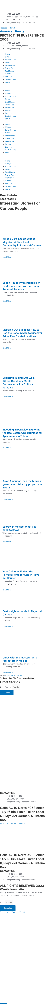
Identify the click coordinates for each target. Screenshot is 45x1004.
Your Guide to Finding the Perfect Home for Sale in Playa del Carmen (20, 575)
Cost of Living (10, 79)
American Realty (12, 31)
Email (2, 902)
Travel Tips (9, 68)
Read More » (7, 257)
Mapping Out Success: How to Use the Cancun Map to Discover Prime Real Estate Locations (22, 333)
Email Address (6, 687)
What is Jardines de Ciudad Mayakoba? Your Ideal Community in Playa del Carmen (21, 242)
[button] (22, 87)
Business (8, 77)
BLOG (7, 82)
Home (7, 54)
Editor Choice (10, 60)
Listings (8, 57)
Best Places (10, 65)
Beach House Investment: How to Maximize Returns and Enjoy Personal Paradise (21, 286)
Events (8, 74)
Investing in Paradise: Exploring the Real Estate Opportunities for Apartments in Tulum (22, 433)
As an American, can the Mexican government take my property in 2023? (22, 484)
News (7, 62)
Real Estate (9, 71)
